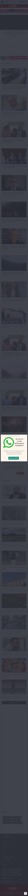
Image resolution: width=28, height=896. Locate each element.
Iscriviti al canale (13, 458)
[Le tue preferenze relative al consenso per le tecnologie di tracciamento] (25, 893)
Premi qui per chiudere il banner (11, 436)
